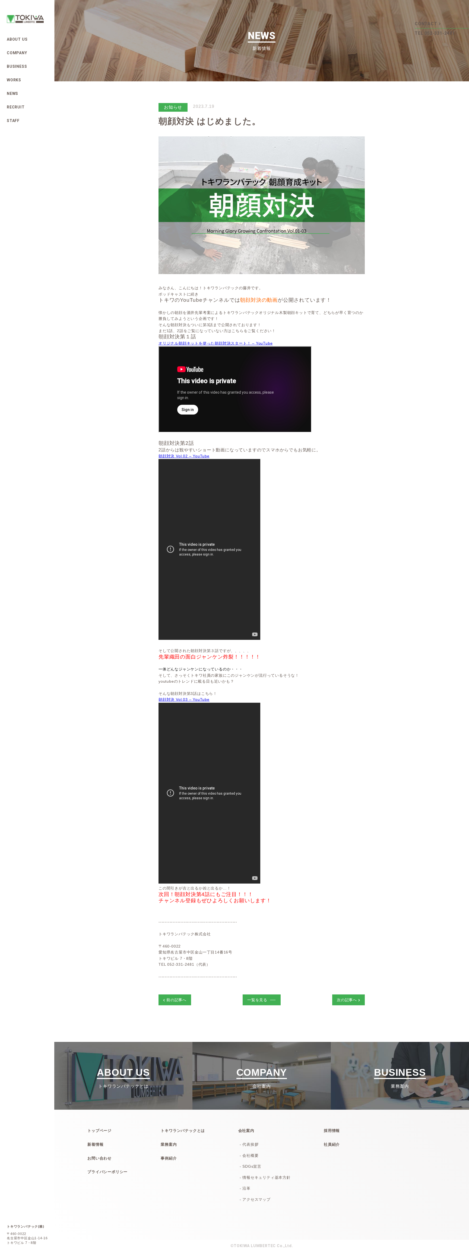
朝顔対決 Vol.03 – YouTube (184, 699)
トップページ (99, 1130)
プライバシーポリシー (107, 1172)
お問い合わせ (99, 1158)
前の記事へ (176, 1000)
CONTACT (426, 23)
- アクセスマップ (255, 1199)
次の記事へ (347, 1000)
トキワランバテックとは (183, 1130)
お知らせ (173, 107)
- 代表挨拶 (249, 1144)
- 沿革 (245, 1188)
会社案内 (246, 1130)
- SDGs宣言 (250, 1166)
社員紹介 (332, 1144)
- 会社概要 (249, 1155)
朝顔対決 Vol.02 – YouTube (184, 456)
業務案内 (169, 1144)
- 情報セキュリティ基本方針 (265, 1177)
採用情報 (332, 1130)
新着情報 (95, 1144)
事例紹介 (169, 1158)
